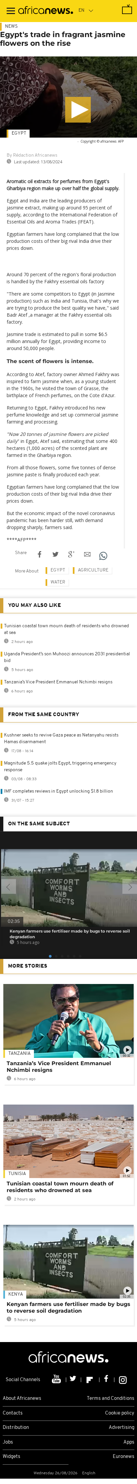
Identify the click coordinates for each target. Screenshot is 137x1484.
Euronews (123, 1456)
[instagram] (122, 1379)
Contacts (13, 1413)
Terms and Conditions (110, 1398)
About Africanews (22, 1398)
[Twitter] (73, 1379)
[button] (78, 110)
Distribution (16, 1427)
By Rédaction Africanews (32, 155)
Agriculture (93, 570)
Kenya (15, 1294)
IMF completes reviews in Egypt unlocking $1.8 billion (58, 791)
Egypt (19, 133)
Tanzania (19, 1053)
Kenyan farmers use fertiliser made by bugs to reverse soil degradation (68, 1307)
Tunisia (17, 1173)
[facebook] (106, 1379)
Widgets (11, 1456)
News (11, 26)
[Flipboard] (90, 1379)
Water (58, 582)
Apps (128, 1442)
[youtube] (57, 1379)
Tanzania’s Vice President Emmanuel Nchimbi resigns (58, 682)
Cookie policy (119, 1413)
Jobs (8, 1442)
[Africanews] (45, 11)
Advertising (121, 1427)
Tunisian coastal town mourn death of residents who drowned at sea (60, 1186)
